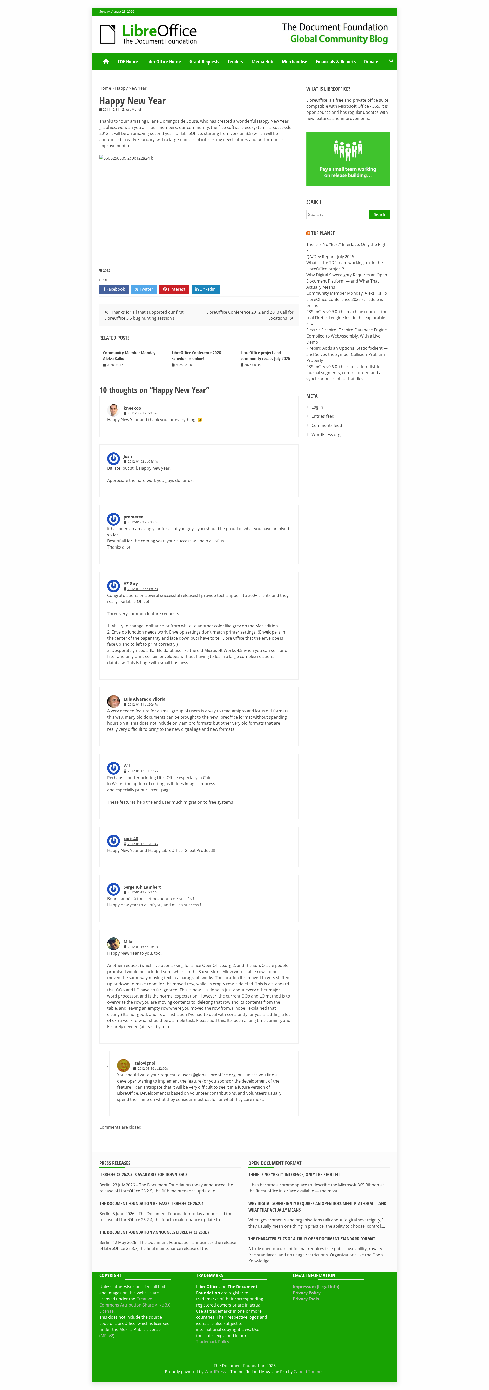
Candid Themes (308, 1371)
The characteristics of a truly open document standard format (311, 1238)
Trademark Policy (212, 1341)
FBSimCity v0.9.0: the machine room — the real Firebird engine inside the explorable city (346, 318)
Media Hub (262, 61)
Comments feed (326, 425)
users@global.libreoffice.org (209, 1075)
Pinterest (176, 289)
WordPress (215, 1371)
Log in (317, 407)
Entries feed (322, 416)
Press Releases (114, 1163)
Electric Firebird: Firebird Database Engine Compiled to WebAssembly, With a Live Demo (346, 336)
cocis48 (131, 838)
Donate (371, 61)
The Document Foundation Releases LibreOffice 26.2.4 (151, 1203)
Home (105, 88)
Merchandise (294, 61)
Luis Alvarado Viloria (145, 699)
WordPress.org (326, 434)
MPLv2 (107, 1335)
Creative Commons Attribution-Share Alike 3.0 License (134, 1305)
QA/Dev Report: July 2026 (330, 256)
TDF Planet (323, 233)
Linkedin (207, 289)
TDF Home (128, 61)
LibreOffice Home (163, 61)
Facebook (115, 289)
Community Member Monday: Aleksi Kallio (130, 355)
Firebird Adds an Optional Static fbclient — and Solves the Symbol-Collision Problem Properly (347, 354)
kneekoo (132, 408)
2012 (106, 270)
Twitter (146, 289)
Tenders (235, 61)
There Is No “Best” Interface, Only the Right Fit (294, 1174)
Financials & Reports (336, 61)
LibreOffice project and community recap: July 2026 (265, 355)
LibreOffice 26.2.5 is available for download (143, 1174)
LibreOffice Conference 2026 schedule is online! (196, 355)
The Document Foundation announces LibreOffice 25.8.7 (154, 1232)
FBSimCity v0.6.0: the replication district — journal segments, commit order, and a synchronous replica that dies (346, 373)
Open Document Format (275, 1163)
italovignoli (145, 1063)
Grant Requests (204, 61)
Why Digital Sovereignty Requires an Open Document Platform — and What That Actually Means (346, 281)
